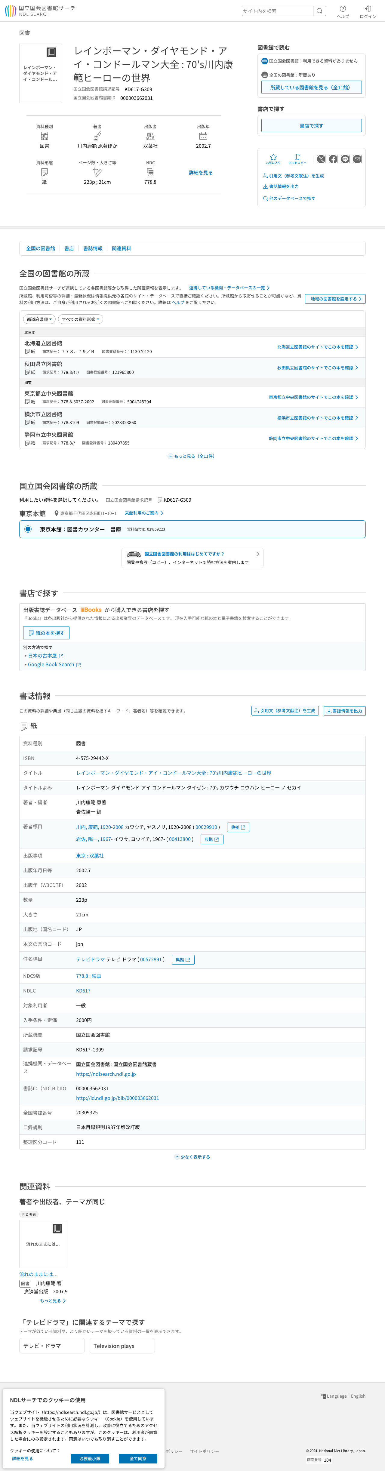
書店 (69, 248)
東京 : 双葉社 (90, 855)
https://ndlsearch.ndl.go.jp (106, 1073)
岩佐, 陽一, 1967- (94, 838)
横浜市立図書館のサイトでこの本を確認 (315, 418)
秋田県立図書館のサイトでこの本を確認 (315, 368)
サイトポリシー (204, 1451)
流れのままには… (38, 1274)
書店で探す (312, 125)
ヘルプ (343, 16)
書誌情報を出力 (284, 186)
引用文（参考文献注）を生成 (296, 176)
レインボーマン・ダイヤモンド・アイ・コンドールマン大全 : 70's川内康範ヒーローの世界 (173, 772)
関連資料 (121, 248)
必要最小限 (89, 1458)
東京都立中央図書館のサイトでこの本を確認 (311, 397)
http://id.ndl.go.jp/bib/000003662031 (117, 1097)
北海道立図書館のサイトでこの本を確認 (315, 347)
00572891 (151, 959)
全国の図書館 (40, 248)
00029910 (206, 826)
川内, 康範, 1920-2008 (100, 826)
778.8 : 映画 (88, 975)
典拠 (235, 827)
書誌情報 (93, 248)
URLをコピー (297, 162)
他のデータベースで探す (292, 198)
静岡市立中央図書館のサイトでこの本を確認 (311, 438)
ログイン (368, 16)
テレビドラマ (90, 959)
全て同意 (138, 1458)
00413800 (180, 838)
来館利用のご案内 (142, 513)
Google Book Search (51, 664)
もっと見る (50, 1300)
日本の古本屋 (43, 655)
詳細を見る (201, 172)
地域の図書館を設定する (334, 299)
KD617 (83, 990)
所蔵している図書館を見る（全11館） (311, 87)
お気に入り (273, 162)
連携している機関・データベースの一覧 (227, 288)
